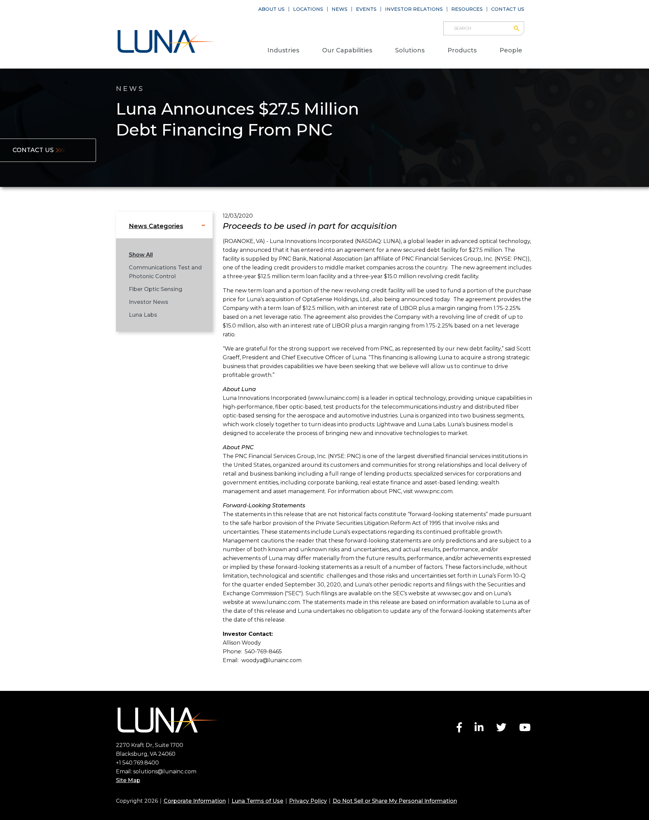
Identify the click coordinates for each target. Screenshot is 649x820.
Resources (467, 9)
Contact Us (507, 9)
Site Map (128, 780)
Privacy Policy (308, 801)
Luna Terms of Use (257, 801)
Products (462, 50)
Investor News (148, 302)
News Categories (156, 226)
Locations (308, 9)
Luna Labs (143, 315)
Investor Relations (414, 9)
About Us (271, 9)
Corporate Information (195, 801)
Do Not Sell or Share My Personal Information (395, 801)
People (511, 50)
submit (519, 28)
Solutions (410, 50)
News (339, 9)
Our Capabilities (347, 50)
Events (366, 9)
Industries (283, 50)
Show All (141, 254)
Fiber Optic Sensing (155, 289)
